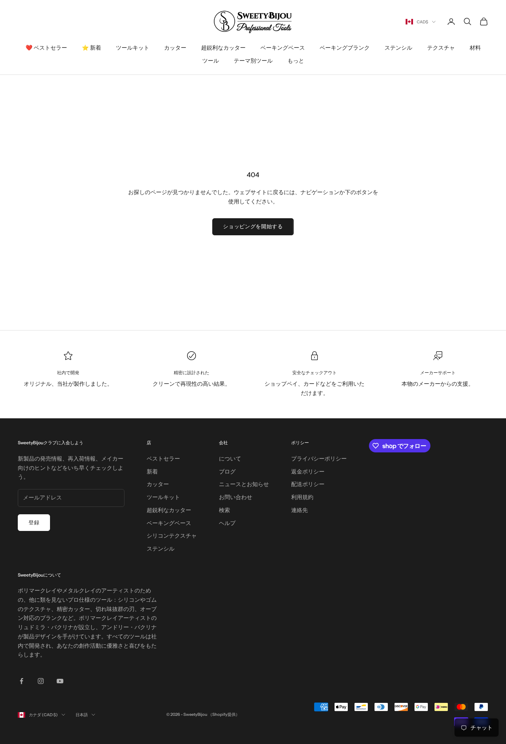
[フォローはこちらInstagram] (40, 681)
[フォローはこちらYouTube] (60, 681)
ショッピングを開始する (253, 226)
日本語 (82, 714)
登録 (34, 522)
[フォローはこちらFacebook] (21, 681)
